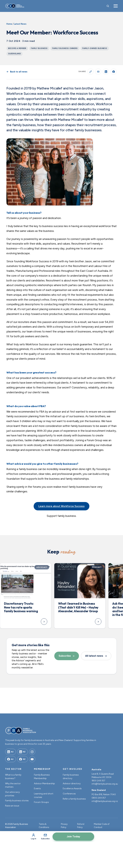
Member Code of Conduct (101, 825)
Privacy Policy (64, 825)
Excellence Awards (72, 788)
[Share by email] (98, 72)
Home (9, 24)
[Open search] (107, 6)
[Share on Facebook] (114, 72)
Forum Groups (41, 802)
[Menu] (115, 5)
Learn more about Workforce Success (61, 506)
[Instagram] (32, 752)
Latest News (20, 24)
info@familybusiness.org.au (105, 784)
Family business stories (17, 800)
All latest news (94, 655)
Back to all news (18, 71)
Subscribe (65, 655)
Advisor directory (72, 783)
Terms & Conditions (44, 825)
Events (37, 788)
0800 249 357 (99, 798)
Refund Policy (80, 825)
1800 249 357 (98, 780)
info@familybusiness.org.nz (105, 801)
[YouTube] (32, 759)
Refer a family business (74, 798)
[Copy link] (90, 72)
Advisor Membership (44, 783)
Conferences (69, 793)
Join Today (73, 836)
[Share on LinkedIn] (106, 72)
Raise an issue (12, 805)
